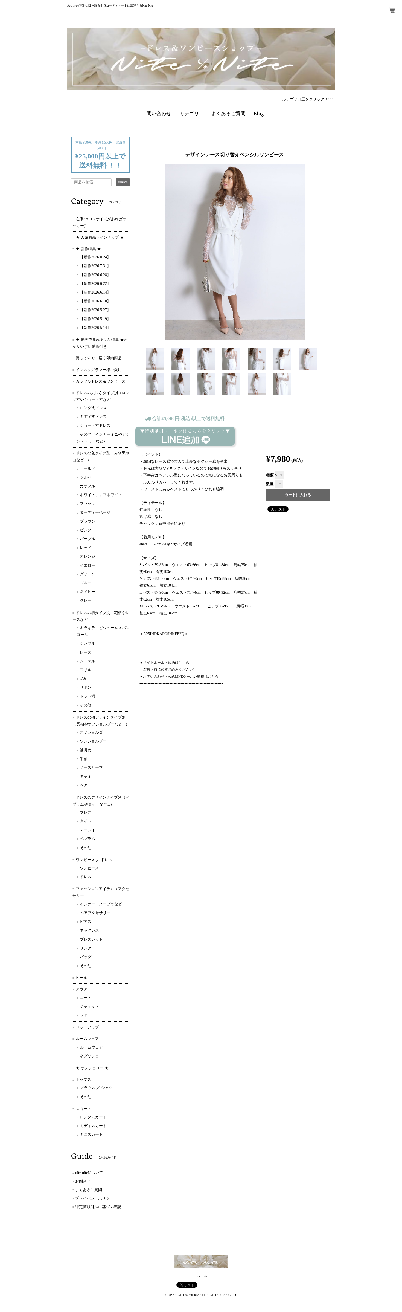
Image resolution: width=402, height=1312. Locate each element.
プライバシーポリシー (94, 1198)
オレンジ (87, 556)
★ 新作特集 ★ (88, 249)
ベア (84, 785)
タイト (85, 821)
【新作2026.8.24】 (95, 257)
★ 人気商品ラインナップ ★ (100, 237)
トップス (83, 1080)
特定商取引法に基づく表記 (98, 1207)
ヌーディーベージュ (97, 513)
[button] (191, 114)
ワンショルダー (93, 741)
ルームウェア (87, 1039)
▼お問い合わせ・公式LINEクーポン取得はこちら (179, 676)
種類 (270, 475)
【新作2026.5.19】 (95, 319)
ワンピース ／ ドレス (94, 860)
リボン (85, 687)
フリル (85, 670)
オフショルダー (93, 732)
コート (85, 998)
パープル (87, 539)
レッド (85, 548)
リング (85, 948)
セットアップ (87, 1027)
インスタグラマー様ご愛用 (99, 370)
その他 (85, 705)
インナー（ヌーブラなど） (103, 904)
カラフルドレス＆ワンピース (101, 381)
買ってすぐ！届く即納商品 (99, 358)
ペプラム (87, 839)
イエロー (87, 565)
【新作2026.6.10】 (95, 301)
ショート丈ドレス (95, 426)
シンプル (87, 643)
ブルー (85, 583)
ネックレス (89, 930)
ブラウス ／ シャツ (96, 1088)
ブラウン (87, 521)
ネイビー (87, 592)
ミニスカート (91, 1135)
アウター (83, 989)
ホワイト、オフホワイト (101, 495)
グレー (85, 600)
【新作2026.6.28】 (95, 275)
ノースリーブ (91, 768)
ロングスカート (93, 1117)
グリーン (87, 574)
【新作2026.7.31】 (95, 266)
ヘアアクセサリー (95, 913)
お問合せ (83, 1181)
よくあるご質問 (88, 1190)
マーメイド (89, 830)
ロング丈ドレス (93, 408)
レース (85, 652)
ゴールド (87, 469)
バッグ (85, 957)
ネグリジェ (89, 1056)
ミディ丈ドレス (93, 417)
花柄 (84, 679)
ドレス (85, 877)
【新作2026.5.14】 (95, 328)
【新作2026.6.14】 (95, 292)
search (123, 182)
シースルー (89, 661)
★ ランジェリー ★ (92, 1068)
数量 (270, 484)
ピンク (85, 530)
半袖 (84, 759)
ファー (85, 1015)
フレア (85, 812)
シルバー (87, 477)
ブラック (87, 504)
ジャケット (89, 1006)
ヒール (81, 978)
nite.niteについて (89, 1173)
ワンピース (89, 868)
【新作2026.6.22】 (95, 284)
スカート (83, 1109)
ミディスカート (93, 1126)
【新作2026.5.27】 (95, 310)
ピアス (85, 922)
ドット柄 (87, 696)
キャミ (85, 776)
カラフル (87, 486)
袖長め (85, 750)
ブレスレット (91, 939)
